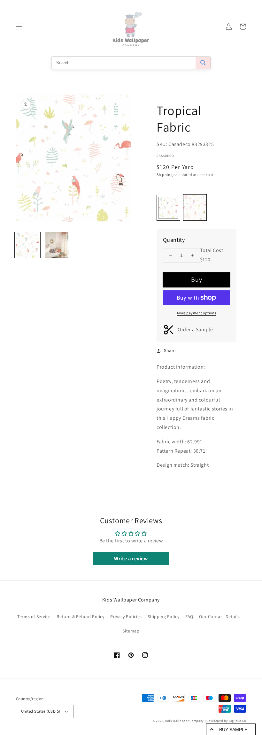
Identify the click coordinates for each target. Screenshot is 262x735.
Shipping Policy (163, 616)
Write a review (131, 558)
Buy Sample (233, 729)
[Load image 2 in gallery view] (57, 245)
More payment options (196, 312)
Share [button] (170, 350)
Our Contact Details (219, 616)
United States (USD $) (40, 711)
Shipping (165, 174)
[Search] (203, 63)
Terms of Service (34, 616)
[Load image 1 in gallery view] (27, 245)
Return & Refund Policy (80, 616)
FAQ (189, 616)
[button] (19, 26)
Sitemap (130, 631)
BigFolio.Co (237, 721)
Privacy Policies (126, 616)
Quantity (174, 239)
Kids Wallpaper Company (184, 721)
